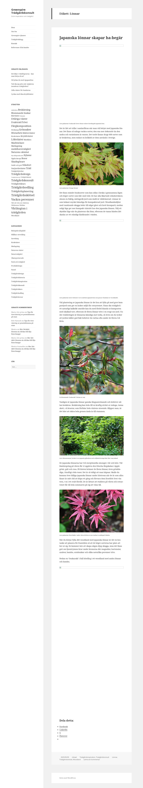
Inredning (15, 238)
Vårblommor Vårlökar (18, 205)
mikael (74, 757)
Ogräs (13, 158)
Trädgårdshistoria (15, 177)
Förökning (15, 130)
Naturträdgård (16, 254)
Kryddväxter (27, 136)
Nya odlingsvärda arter (17, 155)
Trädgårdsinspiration (19, 281)
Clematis (22, 116)
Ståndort (26, 164)
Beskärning (24, 109)
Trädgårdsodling (22, 187)
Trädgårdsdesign (20, 174)
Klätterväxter (29, 133)
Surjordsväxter (18, 168)
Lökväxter (17, 139)
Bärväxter (15, 116)
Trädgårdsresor (17, 297)
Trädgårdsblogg (17, 39)
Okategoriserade (17, 258)
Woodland (15, 215)
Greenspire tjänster (18, 35)
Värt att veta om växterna (20, 203)
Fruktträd (16, 122)
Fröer (25, 122)
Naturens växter (17, 250)
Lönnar (114, 757)
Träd (28, 168)
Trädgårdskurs (18, 183)
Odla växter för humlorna (20, 90)
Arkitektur (14, 110)
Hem (13, 27)
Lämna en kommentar (92, 759)
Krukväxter (15, 136)
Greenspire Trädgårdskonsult (22, 11)
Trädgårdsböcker (17, 171)
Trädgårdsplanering (22, 191)
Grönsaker (25, 129)
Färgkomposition (21, 126)
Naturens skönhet (20, 152)
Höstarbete (16, 132)
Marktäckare (17, 142)
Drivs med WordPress (67, 778)
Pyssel (13, 270)
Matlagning (16, 146)
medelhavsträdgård (21, 149)
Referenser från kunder (20, 47)
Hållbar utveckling (18, 235)
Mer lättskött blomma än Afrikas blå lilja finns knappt (21, 331)
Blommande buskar (21, 113)
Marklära (27, 140)
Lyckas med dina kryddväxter (22, 94)
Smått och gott (16, 165)
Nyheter (28, 155)
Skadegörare (18, 161)
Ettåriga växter (19, 118)
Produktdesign (16, 266)
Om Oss (14, 31)
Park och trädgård (18, 262)
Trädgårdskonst (26, 177)
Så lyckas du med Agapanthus (22, 80)
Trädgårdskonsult (22, 180)
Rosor (24, 158)
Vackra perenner (22, 199)
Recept (18, 158)
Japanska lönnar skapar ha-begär (91, 37)
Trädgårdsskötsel (22, 195)
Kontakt (14, 43)
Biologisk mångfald (18, 231)
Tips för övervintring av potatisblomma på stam (22, 314)
